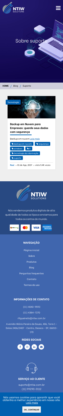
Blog (15, 86)
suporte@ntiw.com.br (31, 384)
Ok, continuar (31, 409)
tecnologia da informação (25, 153)
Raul (12, 164)
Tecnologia (13, 102)
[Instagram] (27, 347)
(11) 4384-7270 (31, 312)
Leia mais (35, 138)
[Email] (41, 347)
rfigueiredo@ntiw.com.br (32, 318)
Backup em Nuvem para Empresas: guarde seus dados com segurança (29, 128)
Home (6, 86)
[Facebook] (20, 347)
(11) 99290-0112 (31, 389)
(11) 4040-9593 (31, 306)
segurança (43, 143)
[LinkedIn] (34, 347)
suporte (17, 157)
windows (17, 148)
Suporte (27, 86)
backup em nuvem (22, 143)
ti (30, 148)
